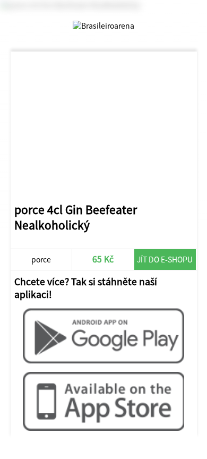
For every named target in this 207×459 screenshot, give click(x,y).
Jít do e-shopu (165, 259)
